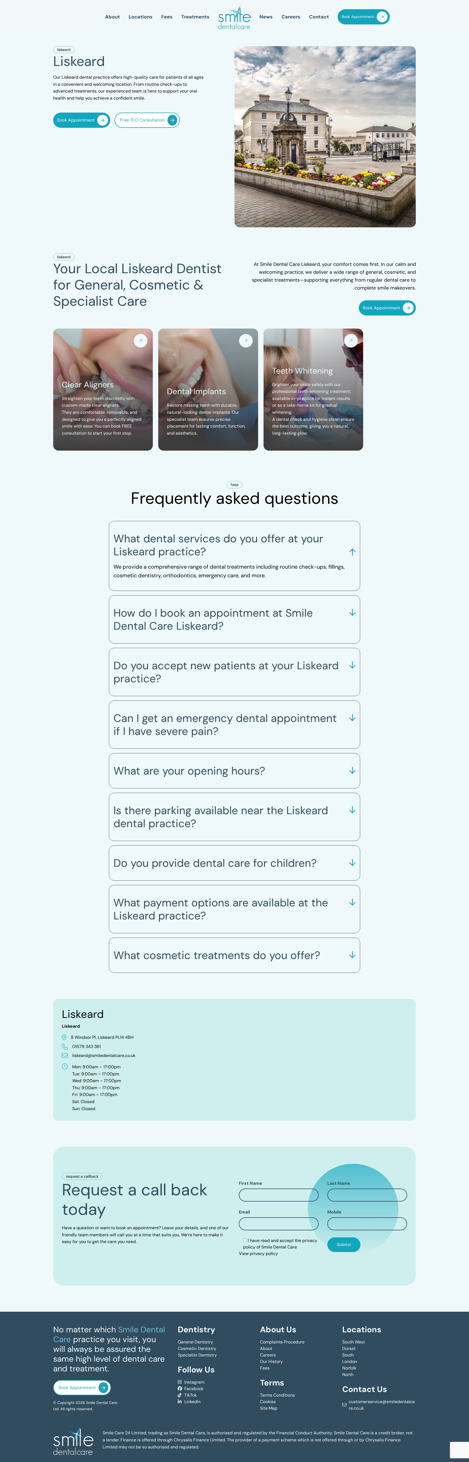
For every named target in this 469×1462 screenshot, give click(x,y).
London (349, 1361)
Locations (141, 17)
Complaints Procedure (282, 1342)
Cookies (268, 1401)
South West (353, 1342)
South (348, 1355)
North (347, 1374)
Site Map (268, 1408)
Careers (290, 17)
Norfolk (349, 1368)
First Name (250, 1183)
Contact (319, 17)
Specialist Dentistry (197, 1355)
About (112, 17)
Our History (271, 1361)
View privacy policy (258, 1253)
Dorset (349, 1348)
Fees (167, 17)
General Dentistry (195, 1342)
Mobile (334, 1212)
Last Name (338, 1183)
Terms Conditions (277, 1395)
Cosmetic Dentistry (197, 1348)
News (266, 17)
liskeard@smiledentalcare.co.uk (103, 1055)
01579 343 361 (86, 1046)
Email (244, 1212)
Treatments (195, 17)
